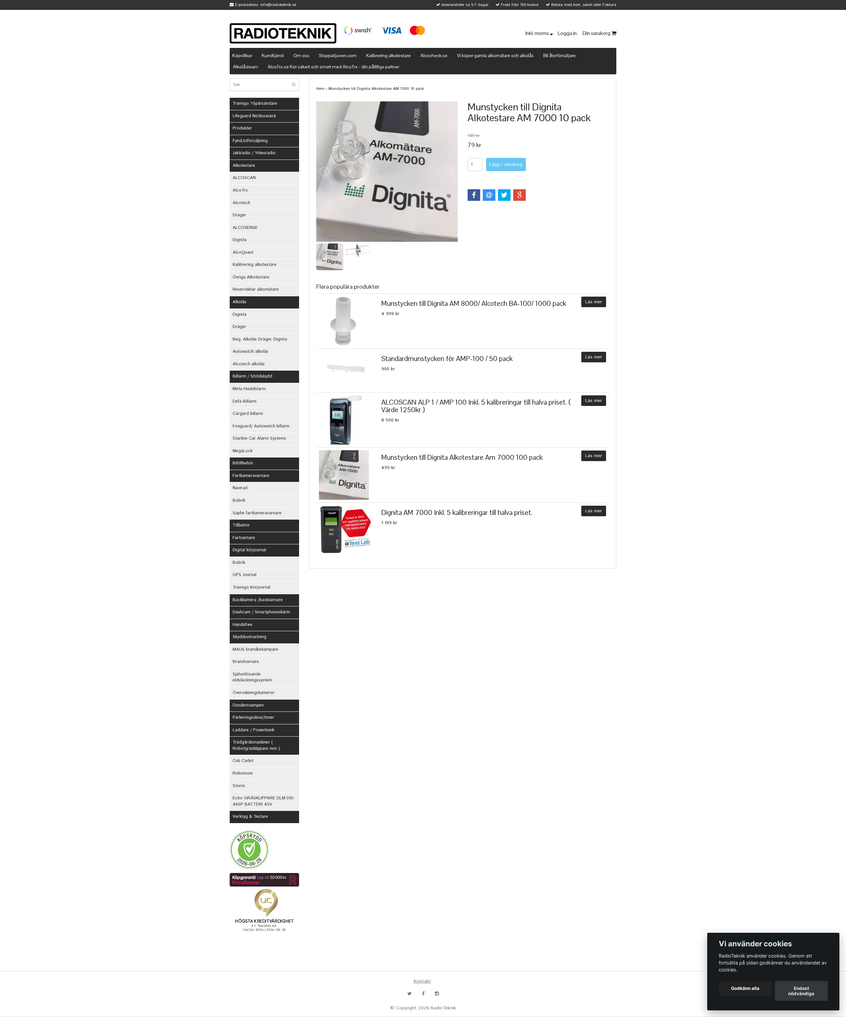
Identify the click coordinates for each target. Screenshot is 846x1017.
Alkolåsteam (245, 67)
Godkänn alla (745, 988)
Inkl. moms (537, 33)
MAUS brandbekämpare (255, 649)
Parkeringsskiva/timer (253, 717)
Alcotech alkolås (249, 364)
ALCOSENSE (245, 228)
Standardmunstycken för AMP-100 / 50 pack (447, 358)
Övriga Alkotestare (251, 277)
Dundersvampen (248, 705)
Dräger (239, 215)
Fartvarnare (244, 538)
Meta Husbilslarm (249, 389)
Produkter (242, 128)
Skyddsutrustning (249, 637)
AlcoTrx (240, 190)
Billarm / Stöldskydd (252, 376)
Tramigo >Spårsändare (255, 103)
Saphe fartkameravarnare (257, 513)
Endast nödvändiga (801, 991)
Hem (320, 88)
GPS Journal (244, 575)
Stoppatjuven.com (338, 55)
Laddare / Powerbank (253, 730)
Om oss (301, 55)
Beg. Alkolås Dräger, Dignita (260, 339)
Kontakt (422, 981)
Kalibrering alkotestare (388, 55)
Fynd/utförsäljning (250, 141)
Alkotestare (244, 166)
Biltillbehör (243, 463)
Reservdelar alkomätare (256, 289)
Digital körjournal (249, 550)
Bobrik (239, 500)
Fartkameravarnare (251, 476)
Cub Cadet (243, 761)
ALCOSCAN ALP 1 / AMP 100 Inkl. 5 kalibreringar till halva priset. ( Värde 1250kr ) (476, 406)
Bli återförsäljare (559, 55)
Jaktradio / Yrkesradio (254, 153)
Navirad (240, 488)
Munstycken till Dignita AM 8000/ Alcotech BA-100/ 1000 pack (473, 303)
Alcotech (241, 203)
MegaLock (242, 451)
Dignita (240, 240)
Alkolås (240, 302)
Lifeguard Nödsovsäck (254, 116)
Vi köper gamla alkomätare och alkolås (495, 55)
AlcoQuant (243, 252)
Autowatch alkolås (250, 351)
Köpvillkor (242, 55)
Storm (239, 786)
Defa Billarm (244, 401)
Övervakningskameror (254, 693)
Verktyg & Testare (250, 817)
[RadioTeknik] (283, 33)
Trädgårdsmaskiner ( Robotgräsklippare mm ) (256, 745)
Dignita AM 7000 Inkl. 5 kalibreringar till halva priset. (456, 512)
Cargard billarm (248, 414)
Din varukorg (597, 33)
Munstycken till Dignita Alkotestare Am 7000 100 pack (462, 457)
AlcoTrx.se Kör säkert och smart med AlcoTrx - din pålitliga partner (333, 67)
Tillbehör (241, 525)
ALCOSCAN (244, 178)
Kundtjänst (273, 55)
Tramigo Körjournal (251, 587)
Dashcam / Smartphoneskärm (261, 612)
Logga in (568, 33)
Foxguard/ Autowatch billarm (261, 426)
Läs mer (593, 302)
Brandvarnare (246, 662)
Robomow (242, 773)
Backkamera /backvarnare (258, 600)
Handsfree (242, 625)
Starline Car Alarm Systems (259, 438)
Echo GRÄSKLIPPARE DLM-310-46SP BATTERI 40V (263, 801)
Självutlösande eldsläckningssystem (252, 677)
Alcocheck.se (433, 55)
